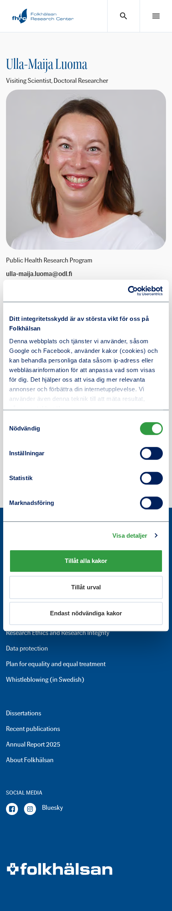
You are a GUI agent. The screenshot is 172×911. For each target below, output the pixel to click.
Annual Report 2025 (33, 744)
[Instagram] (30, 809)
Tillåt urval (86, 587)
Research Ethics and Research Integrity (58, 633)
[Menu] (156, 16)
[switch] (151, 453)
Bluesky (52, 807)
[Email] (39, 274)
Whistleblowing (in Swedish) (45, 679)
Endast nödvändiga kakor (86, 613)
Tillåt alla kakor (86, 560)
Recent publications (33, 729)
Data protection (27, 648)
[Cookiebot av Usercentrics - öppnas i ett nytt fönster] (128, 291)
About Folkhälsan (30, 760)
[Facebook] (12, 809)
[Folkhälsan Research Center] (43, 16)
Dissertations (23, 713)
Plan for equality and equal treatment (56, 664)
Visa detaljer (129, 535)
